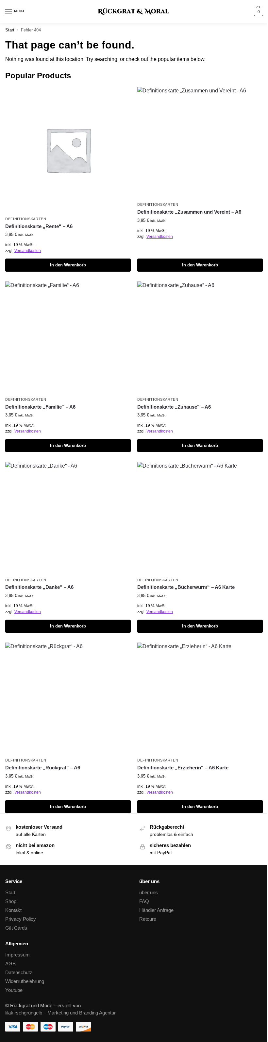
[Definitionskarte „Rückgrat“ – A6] (68, 698)
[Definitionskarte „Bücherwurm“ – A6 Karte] (200, 517)
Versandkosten (27, 250)
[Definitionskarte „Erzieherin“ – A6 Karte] (200, 698)
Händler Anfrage (156, 910)
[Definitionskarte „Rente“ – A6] (68, 150)
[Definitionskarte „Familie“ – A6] (68, 337)
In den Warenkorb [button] (68, 264)
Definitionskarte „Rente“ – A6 (39, 226)
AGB (10, 963)
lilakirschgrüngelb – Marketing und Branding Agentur (60, 1012)
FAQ (144, 901)
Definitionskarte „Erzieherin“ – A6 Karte (182, 767)
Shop (10, 901)
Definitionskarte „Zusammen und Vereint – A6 (189, 212)
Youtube (14, 990)
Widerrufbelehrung (24, 981)
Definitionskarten (25, 219)
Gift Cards (16, 928)
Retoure (147, 919)
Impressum (17, 954)
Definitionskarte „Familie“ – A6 (40, 407)
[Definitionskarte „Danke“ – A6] (68, 517)
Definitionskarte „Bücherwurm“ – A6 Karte (186, 587)
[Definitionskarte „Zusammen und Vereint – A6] (200, 142)
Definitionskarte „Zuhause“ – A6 (174, 407)
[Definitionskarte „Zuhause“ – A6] (200, 337)
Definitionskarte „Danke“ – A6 (39, 587)
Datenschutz (18, 972)
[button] (257, 11)
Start (9, 30)
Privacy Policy (20, 919)
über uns (148, 892)
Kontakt (13, 910)
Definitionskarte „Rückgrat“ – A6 (42, 767)
